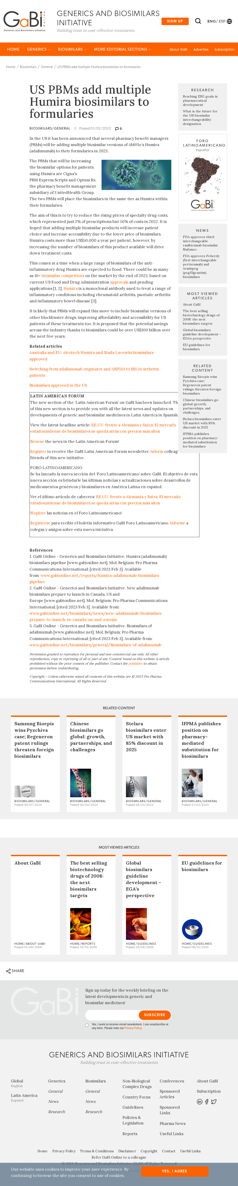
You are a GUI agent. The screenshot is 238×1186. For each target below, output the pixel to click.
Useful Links (171, 1133)
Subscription (225, 49)
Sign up (175, 21)
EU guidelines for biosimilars (196, 347)
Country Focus (136, 1097)
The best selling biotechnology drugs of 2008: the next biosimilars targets (201, 317)
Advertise (200, 49)
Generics (37, 49)
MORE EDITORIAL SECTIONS (121, 49)
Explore (38, 513)
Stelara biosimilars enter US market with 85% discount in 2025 (202, 423)
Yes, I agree (174, 1171)
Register (38, 451)
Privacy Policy (133, 1028)
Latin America (24, 1097)
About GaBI (178, 49)
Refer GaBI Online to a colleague (119, 1157)
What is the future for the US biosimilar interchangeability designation (200, 117)
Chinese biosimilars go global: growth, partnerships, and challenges (200, 406)
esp (222, 21)
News (53, 1101)
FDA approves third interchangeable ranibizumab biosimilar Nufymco (200, 243)
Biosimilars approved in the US (58, 385)
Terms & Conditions (97, 1151)
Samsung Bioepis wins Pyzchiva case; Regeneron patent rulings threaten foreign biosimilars (202, 385)
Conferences (172, 1081)
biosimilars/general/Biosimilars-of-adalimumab (115, 644)
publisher (135, 663)
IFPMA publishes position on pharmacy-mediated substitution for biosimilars (200, 440)
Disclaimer (127, 1151)
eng (211, 21)
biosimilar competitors (63, 275)
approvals (119, 282)
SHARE (17, 971)
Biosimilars (71, 49)
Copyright (149, 1151)
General (47, 67)
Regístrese (40, 523)
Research (56, 1111)
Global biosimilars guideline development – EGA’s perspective (202, 334)
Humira (70, 288)
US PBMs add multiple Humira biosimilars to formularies (98, 67)
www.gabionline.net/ (50, 644)
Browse (37, 441)
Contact (168, 1151)
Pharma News (172, 1123)
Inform (156, 451)
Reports (129, 1133)
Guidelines (132, 1107)
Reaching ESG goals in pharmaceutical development (200, 100)
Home (13, 49)
